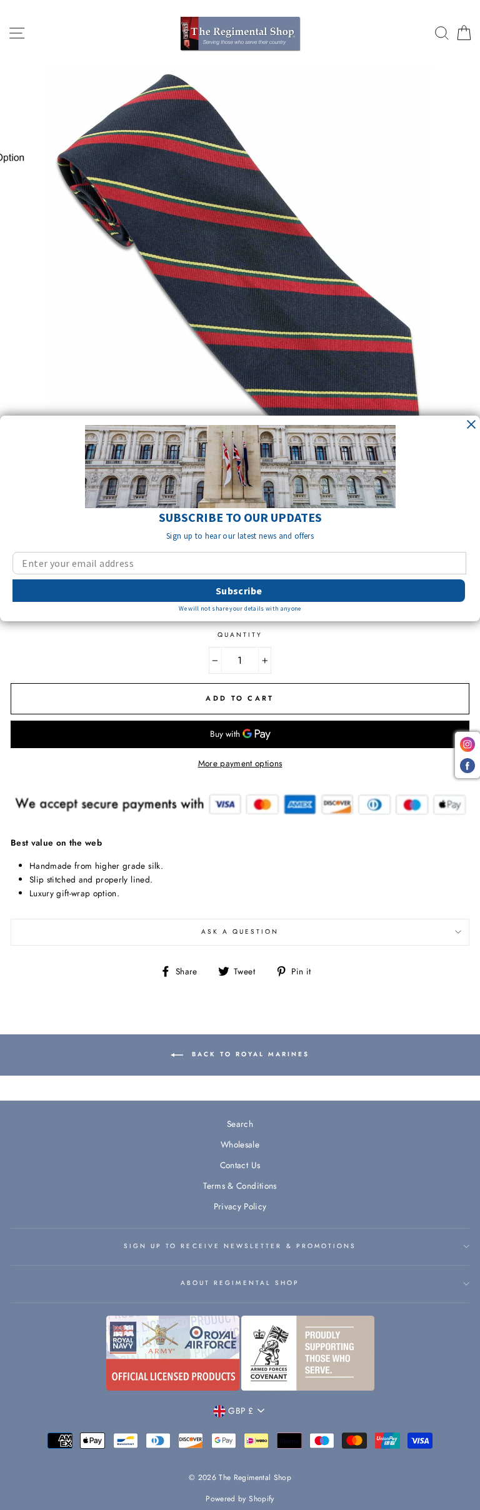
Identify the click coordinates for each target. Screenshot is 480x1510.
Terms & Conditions (239, 1185)
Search (240, 1124)
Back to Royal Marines (248, 1054)
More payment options (240, 763)
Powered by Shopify (240, 1498)
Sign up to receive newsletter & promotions (240, 1246)
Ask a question (240, 931)
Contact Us (240, 1165)
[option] (240, 258)
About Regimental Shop (240, 1283)
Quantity (240, 634)
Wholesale (240, 1144)
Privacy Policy (240, 1206)
